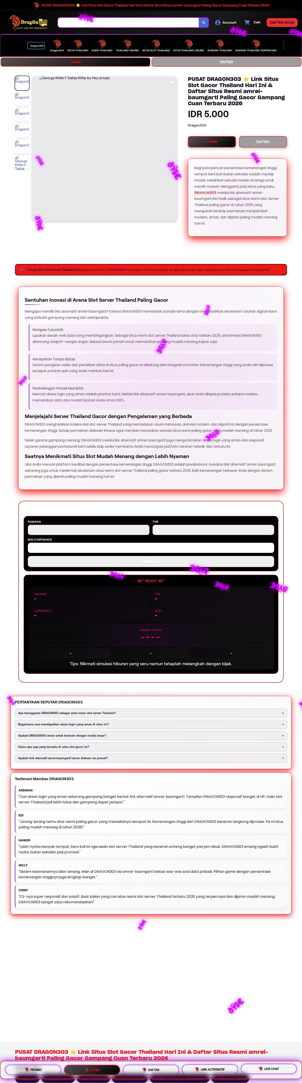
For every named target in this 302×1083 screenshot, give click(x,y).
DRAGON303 (205, 192)
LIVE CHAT (271, 1069)
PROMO (36, 1069)
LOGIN (75, 62)
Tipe (156, 521)
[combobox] (128, 23)
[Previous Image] (35, 149)
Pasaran (34, 521)
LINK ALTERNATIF (213, 1070)
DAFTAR (226, 62)
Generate (151, 561)
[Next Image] (173, 149)
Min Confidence (40, 539)
